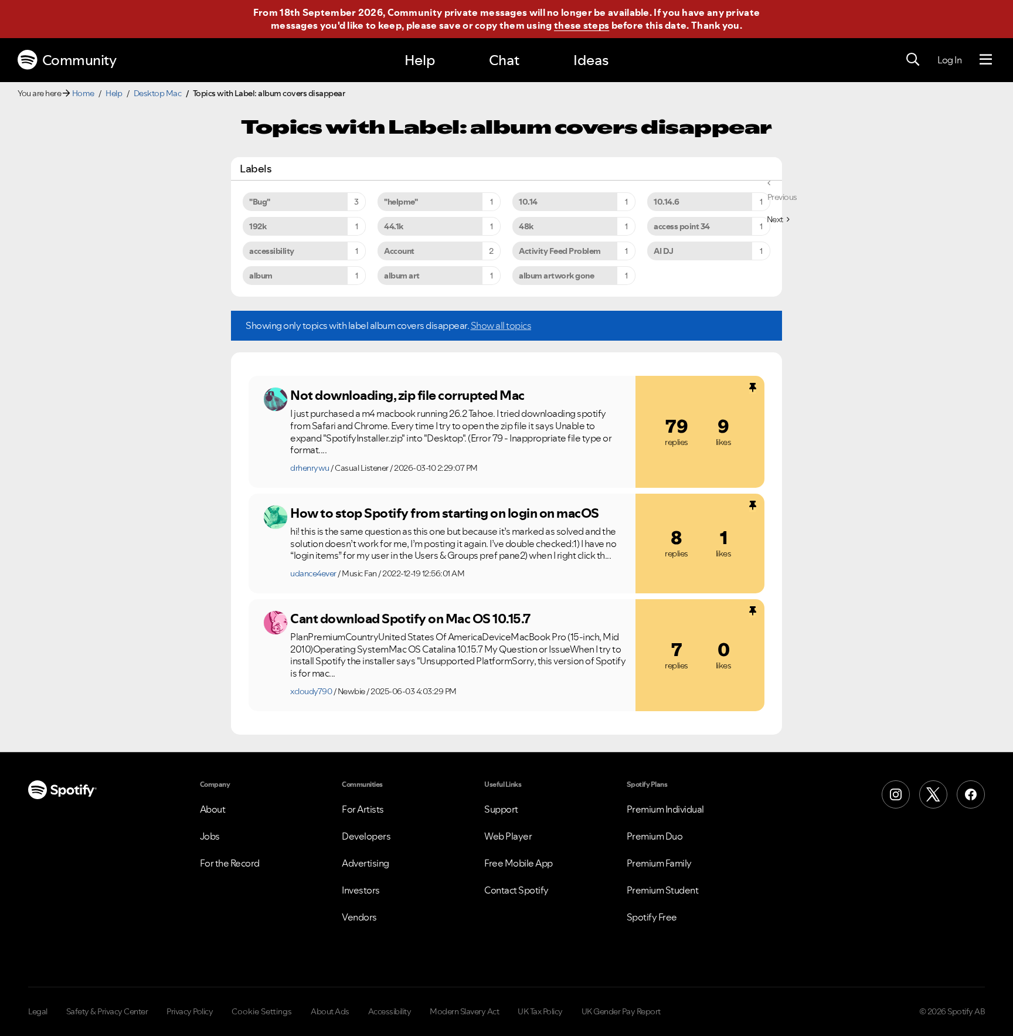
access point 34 (682, 226)
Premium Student (663, 890)
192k (257, 226)
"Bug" (259, 202)
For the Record (230, 863)
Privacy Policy (189, 1011)
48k (526, 226)
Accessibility (390, 1011)
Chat (504, 60)
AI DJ (664, 251)
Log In (949, 59)
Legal (37, 1011)
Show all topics (501, 325)
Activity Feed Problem (560, 251)
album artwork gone (556, 275)
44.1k (393, 226)
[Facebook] (971, 794)
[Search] (913, 59)
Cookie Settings (262, 1011)
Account (399, 251)
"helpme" (400, 202)
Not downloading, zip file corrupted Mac (407, 395)
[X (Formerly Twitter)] (933, 794)
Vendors (359, 917)
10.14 (528, 202)
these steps (581, 25)
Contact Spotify (516, 890)
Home (83, 93)
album (261, 275)
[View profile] (275, 399)
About (213, 809)
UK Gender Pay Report (621, 1011)
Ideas (591, 60)
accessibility (271, 251)
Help (419, 60)
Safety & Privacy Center (107, 1011)
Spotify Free (652, 917)
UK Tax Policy (540, 1011)
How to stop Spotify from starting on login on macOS (444, 513)
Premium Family (659, 863)
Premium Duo (655, 836)
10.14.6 (666, 202)
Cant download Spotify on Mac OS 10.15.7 (410, 618)
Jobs (210, 836)
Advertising (365, 863)
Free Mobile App (518, 863)
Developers (366, 836)
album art (402, 275)
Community (79, 60)
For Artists (363, 809)
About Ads (330, 1011)
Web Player (508, 836)
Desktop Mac (158, 93)
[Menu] (985, 60)
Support (501, 809)
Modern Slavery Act (464, 1011)
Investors (361, 890)
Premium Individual (665, 809)
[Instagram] (896, 794)
